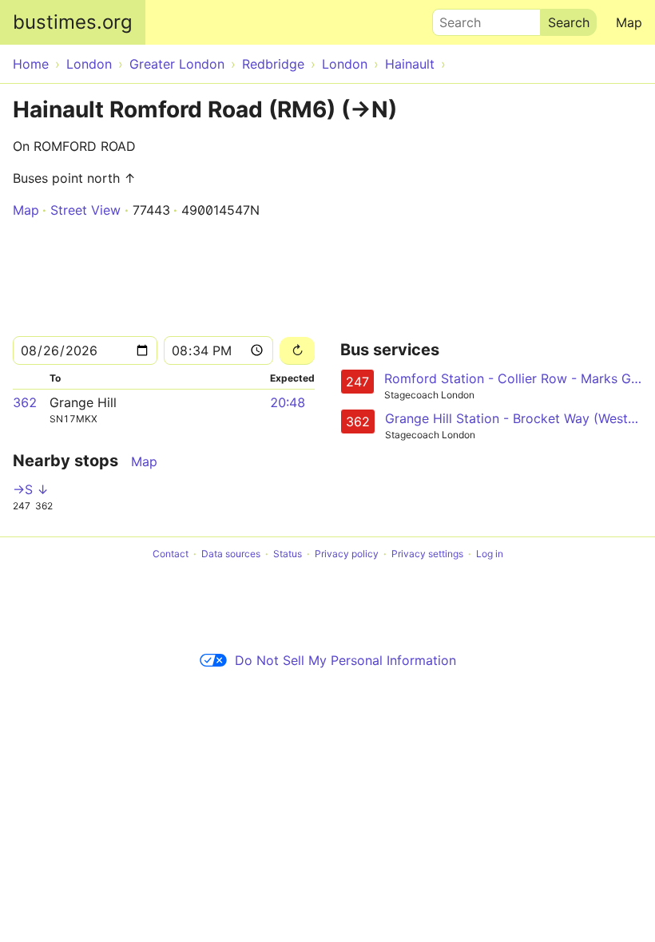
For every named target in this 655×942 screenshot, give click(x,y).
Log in (489, 554)
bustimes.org (73, 22)
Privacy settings (427, 554)
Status (287, 554)
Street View (85, 210)
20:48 (287, 402)
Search (453, 18)
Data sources (230, 554)
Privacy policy (347, 554)
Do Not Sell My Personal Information (345, 660)
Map (629, 22)
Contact (171, 554)
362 (25, 402)
